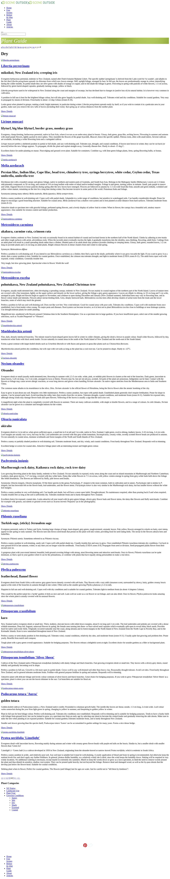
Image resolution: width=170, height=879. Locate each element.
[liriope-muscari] (8, 116)
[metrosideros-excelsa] (11, 272)
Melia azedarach (12, 165)
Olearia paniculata (14, 419)
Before (9, 16)
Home (9, 8)
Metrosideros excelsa (15, 277)
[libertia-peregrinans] (10, 60)
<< (2, 778)
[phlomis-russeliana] (10, 510)
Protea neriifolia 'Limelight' (20, 738)
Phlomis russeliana (14, 516)
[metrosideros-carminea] (11, 219)
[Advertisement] (14, 826)
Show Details (6, 111)
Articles (9, 27)
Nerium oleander (12, 363)
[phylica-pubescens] (10, 564)
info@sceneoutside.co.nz (91, 849)
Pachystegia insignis (14, 460)
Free (9, 11)
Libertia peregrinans (15, 66)
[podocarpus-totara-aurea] (12, 688)
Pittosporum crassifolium (18, 611)
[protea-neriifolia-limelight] (12, 732)
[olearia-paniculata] (9, 413)
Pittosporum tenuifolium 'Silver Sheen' (27, 657)
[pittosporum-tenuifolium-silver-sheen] (17, 652)
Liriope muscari (12, 121)
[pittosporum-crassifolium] (12, 605)
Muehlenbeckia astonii (16, 331)
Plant (9, 21)
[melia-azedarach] (9, 160)
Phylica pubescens (13, 569)
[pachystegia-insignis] (10, 455)
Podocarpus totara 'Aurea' (19, 694)
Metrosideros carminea (17, 224)
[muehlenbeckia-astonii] (11, 325)
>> (18, 778)
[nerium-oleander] (9, 358)
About (9, 24)
